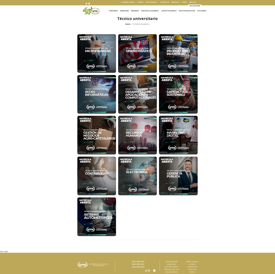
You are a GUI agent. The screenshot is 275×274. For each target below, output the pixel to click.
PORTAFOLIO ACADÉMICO (150, 11)
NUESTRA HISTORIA (171, 262)
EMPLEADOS (175, 2)
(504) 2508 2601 (138, 264)
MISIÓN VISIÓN (171, 264)
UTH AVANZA (201, 11)
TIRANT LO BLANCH (192, 262)
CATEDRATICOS (164, 2)
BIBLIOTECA (192, 2)
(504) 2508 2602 (138, 267)
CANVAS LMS (192, 269)
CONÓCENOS (113, 11)
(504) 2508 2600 (138, 262)
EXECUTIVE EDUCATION (187, 11)
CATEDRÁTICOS (192, 267)
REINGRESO (135, 11)
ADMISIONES (124, 11)
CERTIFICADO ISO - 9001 (171, 269)
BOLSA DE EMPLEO (151, 2)
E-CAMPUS (140, 2)
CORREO (184, 2)
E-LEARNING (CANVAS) (128, 2)
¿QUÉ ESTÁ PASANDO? (169, 11)
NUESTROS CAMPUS (171, 267)
